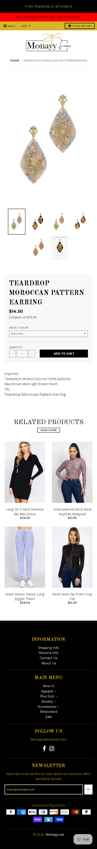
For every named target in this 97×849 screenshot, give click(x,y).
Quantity (15, 347)
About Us (48, 663)
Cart (82, 26)
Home (14, 60)
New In (48, 686)
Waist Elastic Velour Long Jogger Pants (24, 596)
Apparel (47, 691)
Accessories (47, 707)
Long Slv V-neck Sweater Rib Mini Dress (25, 511)
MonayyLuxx (55, 834)
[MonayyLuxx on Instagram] (51, 748)
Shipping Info (48, 648)
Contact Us (48, 658)
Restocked (48, 712)
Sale (48, 717)
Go (88, 789)
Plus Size (47, 696)
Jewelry (47, 701)
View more (48, 430)
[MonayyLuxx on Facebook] (44, 748)
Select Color (18, 327)
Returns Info (48, 653)
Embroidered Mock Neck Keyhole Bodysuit (72, 511)
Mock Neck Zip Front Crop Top (72, 596)
